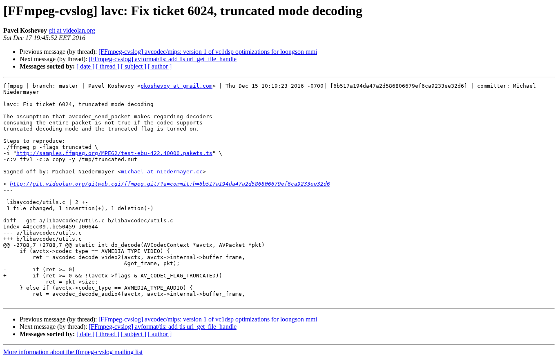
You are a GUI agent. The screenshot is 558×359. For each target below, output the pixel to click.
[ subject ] (133, 66)
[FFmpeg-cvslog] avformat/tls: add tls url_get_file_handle (163, 58)
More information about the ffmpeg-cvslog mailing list (73, 351)
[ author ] (160, 66)
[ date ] (85, 66)
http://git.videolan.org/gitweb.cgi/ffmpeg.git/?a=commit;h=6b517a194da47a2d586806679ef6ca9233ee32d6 (170, 184)
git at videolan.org (72, 30)
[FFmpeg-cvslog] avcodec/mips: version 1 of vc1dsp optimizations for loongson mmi (207, 51)
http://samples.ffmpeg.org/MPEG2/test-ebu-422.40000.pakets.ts (114, 153)
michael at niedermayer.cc (162, 171)
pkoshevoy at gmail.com (176, 86)
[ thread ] (107, 66)
